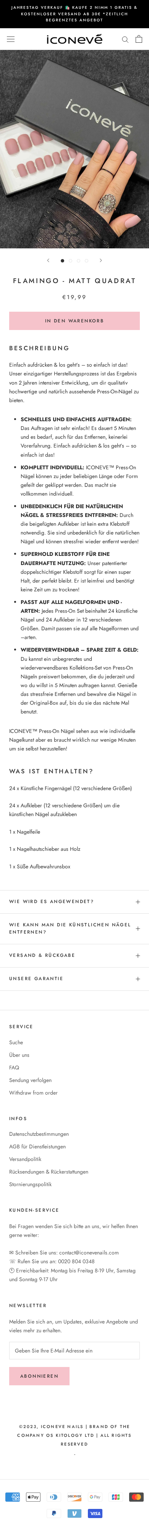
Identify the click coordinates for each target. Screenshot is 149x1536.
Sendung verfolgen (30, 1080)
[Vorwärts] (101, 260)
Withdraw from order (33, 1092)
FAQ (14, 1067)
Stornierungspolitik (30, 1184)
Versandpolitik (25, 1159)
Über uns (19, 1055)
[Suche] (125, 39)
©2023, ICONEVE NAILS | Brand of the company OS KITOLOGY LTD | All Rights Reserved (74, 1435)
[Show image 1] (62, 260)
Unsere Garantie (36, 978)
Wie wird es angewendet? (51, 901)
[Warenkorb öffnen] (139, 39)
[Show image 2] (70, 260)
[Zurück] (48, 260)
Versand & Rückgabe (42, 955)
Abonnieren (39, 1376)
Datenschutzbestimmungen (39, 1134)
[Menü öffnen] (11, 39)
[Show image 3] (78, 260)
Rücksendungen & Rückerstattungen (48, 1171)
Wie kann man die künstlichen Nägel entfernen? (70, 928)
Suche (16, 1042)
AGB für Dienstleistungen (37, 1146)
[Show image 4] (86, 260)
